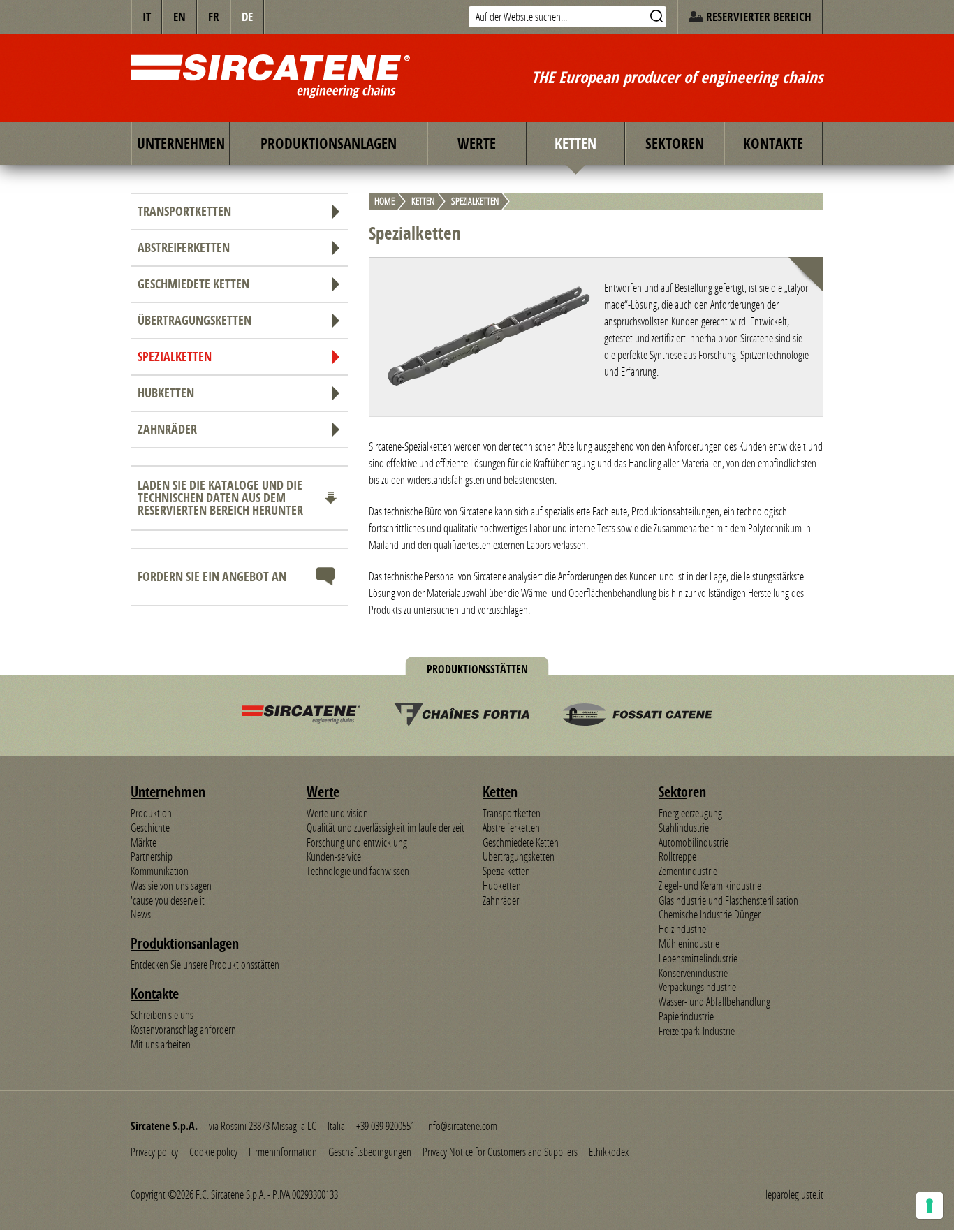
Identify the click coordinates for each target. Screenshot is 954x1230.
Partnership (152, 856)
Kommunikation (160, 871)
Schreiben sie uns (162, 1015)
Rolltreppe (677, 856)
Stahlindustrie (684, 828)
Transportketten (184, 211)
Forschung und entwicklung (357, 842)
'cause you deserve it (168, 900)
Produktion (151, 813)
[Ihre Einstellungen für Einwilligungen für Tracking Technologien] (929, 1205)
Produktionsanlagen (328, 143)
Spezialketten (175, 356)
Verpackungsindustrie (697, 987)
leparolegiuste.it (794, 1194)
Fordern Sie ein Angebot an (212, 576)
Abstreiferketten (184, 247)
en (179, 16)
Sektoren (674, 143)
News (141, 914)
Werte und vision (337, 813)
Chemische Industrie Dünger (710, 914)
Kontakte (773, 143)
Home (384, 201)
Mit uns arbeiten (161, 1044)
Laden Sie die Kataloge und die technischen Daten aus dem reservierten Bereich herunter (220, 497)
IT (146, 16)
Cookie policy (213, 1152)
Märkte (143, 842)
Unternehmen (181, 143)
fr (213, 16)
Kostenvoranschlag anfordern (183, 1030)
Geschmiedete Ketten (193, 284)
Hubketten (166, 393)
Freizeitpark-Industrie (697, 1031)
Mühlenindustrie (689, 944)
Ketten (575, 143)
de (247, 16)
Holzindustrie (682, 929)
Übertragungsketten (194, 320)
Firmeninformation (283, 1152)
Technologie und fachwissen (358, 871)
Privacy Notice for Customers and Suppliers (500, 1152)
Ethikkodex (609, 1152)
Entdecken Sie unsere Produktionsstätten (205, 965)
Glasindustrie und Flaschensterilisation (728, 900)
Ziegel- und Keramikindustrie (710, 886)
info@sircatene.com (461, 1126)
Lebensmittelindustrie (698, 958)
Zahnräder (167, 429)
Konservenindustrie (693, 973)
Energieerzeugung (690, 813)
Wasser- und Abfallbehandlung (714, 1002)
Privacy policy (154, 1152)
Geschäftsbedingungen (369, 1152)
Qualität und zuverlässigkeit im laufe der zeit (385, 828)
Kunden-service (334, 856)
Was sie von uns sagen (171, 886)
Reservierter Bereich (759, 16)
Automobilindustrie (693, 842)
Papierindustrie (686, 1016)
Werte (476, 143)
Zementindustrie (688, 871)
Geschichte (150, 828)
